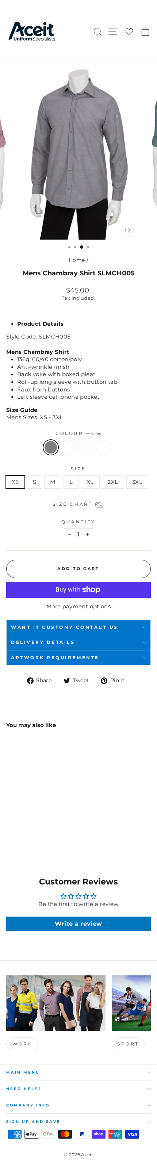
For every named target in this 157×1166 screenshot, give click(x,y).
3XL (137, 482)
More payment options (78, 606)
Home (77, 260)
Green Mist (68, 447)
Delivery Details (43, 642)
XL (90, 482)
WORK (22, 1044)
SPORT (128, 1044)
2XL (113, 482)
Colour (78, 433)
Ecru (85, 447)
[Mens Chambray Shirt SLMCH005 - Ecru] (27, 836)
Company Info (28, 1105)
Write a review (78, 923)
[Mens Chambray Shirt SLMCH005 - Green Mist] (19, 836)
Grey (50, 447)
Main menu (23, 1072)
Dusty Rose (103, 447)
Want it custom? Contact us (64, 627)
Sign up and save (33, 1121)
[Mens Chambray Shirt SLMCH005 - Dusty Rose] (35, 836)
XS (15, 482)
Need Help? (24, 1088)
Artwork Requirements (55, 657)
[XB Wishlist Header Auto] (129, 32)
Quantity (78, 521)
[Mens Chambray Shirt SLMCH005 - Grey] (10, 836)
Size (78, 468)
